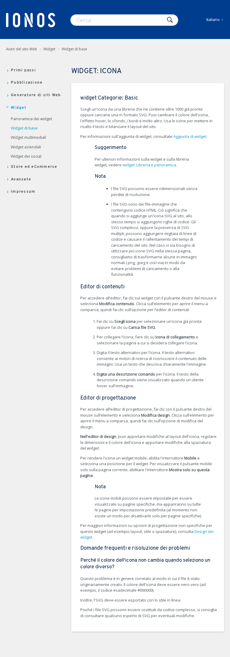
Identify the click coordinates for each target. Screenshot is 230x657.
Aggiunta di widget (189, 136)
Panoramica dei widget (31, 119)
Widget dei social (26, 156)
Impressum (23, 191)
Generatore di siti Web (36, 95)
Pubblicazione (27, 82)
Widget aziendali (26, 147)
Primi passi (23, 70)
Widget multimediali (28, 137)
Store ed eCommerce (34, 167)
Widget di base (74, 49)
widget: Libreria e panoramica (149, 165)
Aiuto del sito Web (21, 49)
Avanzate (21, 179)
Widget (49, 49)
